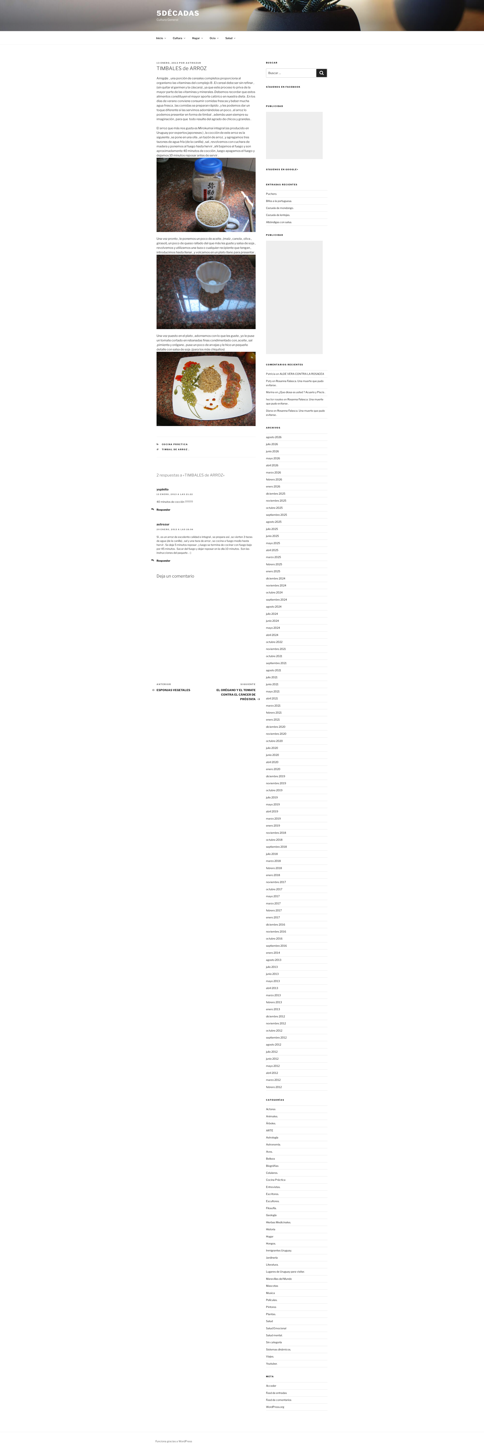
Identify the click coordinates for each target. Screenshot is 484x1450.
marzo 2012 (273, 1079)
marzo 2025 (273, 557)
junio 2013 (272, 973)
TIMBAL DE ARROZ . (176, 449)
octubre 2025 (274, 507)
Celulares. (272, 1172)
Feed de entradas (276, 1392)
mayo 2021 (273, 691)
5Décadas (178, 13)
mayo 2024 (273, 627)
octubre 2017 (274, 889)
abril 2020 (272, 762)
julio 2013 (272, 966)
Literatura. (272, 1264)
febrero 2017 (274, 910)
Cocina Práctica (175, 444)
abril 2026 (272, 465)
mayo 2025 (273, 543)
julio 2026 (272, 444)
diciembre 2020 (275, 726)
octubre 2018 (274, 839)
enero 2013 (273, 1009)
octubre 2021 (274, 656)
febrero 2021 (274, 712)
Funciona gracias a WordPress (173, 1441)
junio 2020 (272, 754)
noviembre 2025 (276, 500)
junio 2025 (272, 535)
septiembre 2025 (276, 514)
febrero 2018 (274, 868)
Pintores (271, 1306)
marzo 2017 (273, 903)
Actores (270, 1109)
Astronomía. (273, 1144)
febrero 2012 (274, 1087)
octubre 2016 (274, 938)
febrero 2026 (274, 479)
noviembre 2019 (276, 783)
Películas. (271, 1300)
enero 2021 (273, 719)
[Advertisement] (294, 135)
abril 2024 (272, 634)
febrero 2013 (274, 1002)
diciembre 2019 (275, 776)
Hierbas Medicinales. (278, 1222)
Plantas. (271, 1314)
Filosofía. (271, 1208)
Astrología (272, 1137)
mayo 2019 (273, 804)
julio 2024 (272, 613)
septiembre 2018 (276, 846)
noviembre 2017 (276, 882)
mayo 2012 (273, 1065)
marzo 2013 (273, 995)
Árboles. (271, 1123)
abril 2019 (272, 811)
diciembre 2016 (275, 924)
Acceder (271, 1385)
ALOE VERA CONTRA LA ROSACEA (302, 373)
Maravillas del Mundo (279, 1278)
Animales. (272, 1116)
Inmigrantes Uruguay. (279, 1250)
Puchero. (271, 193)
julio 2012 (272, 1051)
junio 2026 (272, 451)
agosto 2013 (273, 959)
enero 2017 (273, 917)
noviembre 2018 (276, 832)
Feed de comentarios (278, 1399)
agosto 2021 (273, 670)
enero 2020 (273, 769)
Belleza (270, 1158)
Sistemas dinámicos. (278, 1349)
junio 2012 (272, 1058)
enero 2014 (273, 952)
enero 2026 (273, 486)
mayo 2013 (273, 981)
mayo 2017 (273, 896)
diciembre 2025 (275, 493)
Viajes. (270, 1356)
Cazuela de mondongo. (280, 208)
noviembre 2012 (276, 1023)
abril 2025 (272, 550)
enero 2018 (273, 875)
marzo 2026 (273, 472)
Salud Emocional (276, 1328)
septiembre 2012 (276, 1037)
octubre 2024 (274, 592)
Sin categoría (274, 1342)
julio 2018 (272, 853)
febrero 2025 (274, 564)
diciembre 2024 (275, 578)
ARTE (269, 1130)
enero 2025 (273, 571)
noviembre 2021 (276, 648)
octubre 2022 (274, 641)
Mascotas (272, 1285)
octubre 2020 (274, 740)
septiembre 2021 (276, 663)
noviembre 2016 (276, 931)
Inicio (159, 38)
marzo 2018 (273, 860)
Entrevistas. (273, 1187)
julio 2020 (272, 747)
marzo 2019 (273, 818)
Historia (270, 1229)
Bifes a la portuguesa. (279, 201)
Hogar (269, 1236)
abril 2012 (272, 1072)
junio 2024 (272, 620)
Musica (270, 1293)
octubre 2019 (274, 790)
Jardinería (272, 1257)
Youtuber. (271, 1363)
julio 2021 (272, 677)
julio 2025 (272, 529)
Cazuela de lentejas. (278, 215)
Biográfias (272, 1165)
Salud (269, 1321)
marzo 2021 (273, 705)
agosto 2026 (274, 437)
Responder (163, 509)
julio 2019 (272, 797)
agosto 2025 (274, 521)
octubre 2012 (274, 1030)
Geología (271, 1215)
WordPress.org (275, 1406)
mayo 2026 (273, 458)
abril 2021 (272, 698)
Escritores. (272, 1194)
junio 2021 (272, 684)
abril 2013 (272, 988)
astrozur (193, 63)
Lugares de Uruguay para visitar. (285, 1271)
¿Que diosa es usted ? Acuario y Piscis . (302, 392)
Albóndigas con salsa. (279, 222)
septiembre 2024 (276, 599)
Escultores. (272, 1201)
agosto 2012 (273, 1044)
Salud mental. (274, 1335)
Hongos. (271, 1243)
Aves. (269, 1151)
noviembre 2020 (276, 733)
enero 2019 (273, 825)
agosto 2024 (274, 606)
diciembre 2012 (275, 1016)
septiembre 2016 (276, 945)
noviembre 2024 (276, 585)
